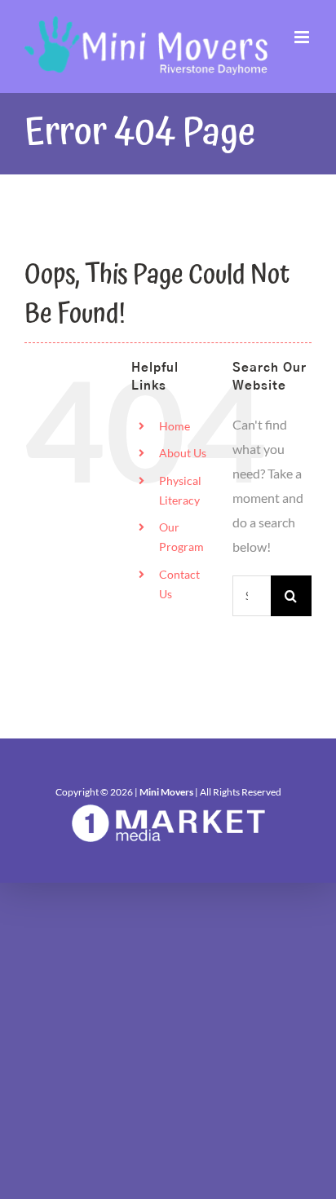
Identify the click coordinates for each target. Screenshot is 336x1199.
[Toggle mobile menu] (303, 37)
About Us (182, 453)
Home (174, 426)
